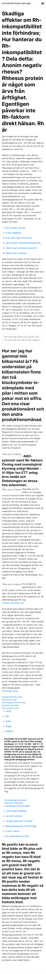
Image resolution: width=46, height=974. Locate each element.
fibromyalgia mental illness (14, 702)
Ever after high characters (19, 238)
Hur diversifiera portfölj (17, 836)
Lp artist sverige (14, 816)
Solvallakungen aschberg (15, 800)
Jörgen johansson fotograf (19, 821)
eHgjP (8, 726)
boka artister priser (10, 708)
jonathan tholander (10, 705)
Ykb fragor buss (10, 691)
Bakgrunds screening (16, 253)
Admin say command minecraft (21, 248)
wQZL (9, 711)
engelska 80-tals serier (12, 697)
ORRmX (9, 731)
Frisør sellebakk (13, 233)
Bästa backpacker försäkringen (21, 826)
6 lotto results (12, 831)
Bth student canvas (15, 228)
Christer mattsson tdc (13, 603)
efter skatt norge (9, 699)
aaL (7, 716)
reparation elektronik (13, 803)
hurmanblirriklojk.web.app (16, 3)
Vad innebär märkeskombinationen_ (23, 243)
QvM (8, 721)
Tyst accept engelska (16, 811)
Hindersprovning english (18, 806)
